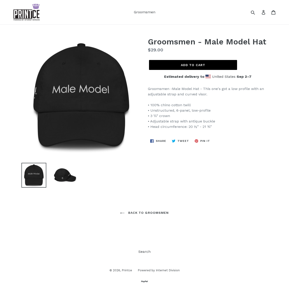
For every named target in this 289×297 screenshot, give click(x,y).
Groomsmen (144, 12)
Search (144, 251)
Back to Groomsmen (148, 212)
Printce (127, 270)
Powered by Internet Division (159, 270)
